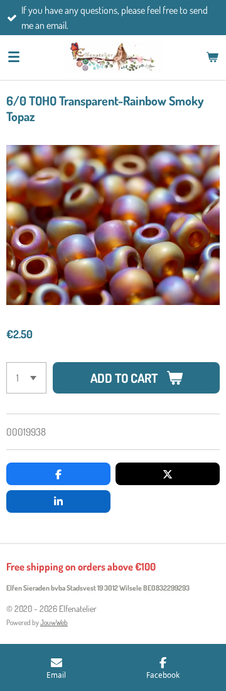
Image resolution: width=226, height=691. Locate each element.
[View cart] (212, 57)
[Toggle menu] (14, 57)
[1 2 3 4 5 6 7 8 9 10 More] (26, 378)
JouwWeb (54, 622)
